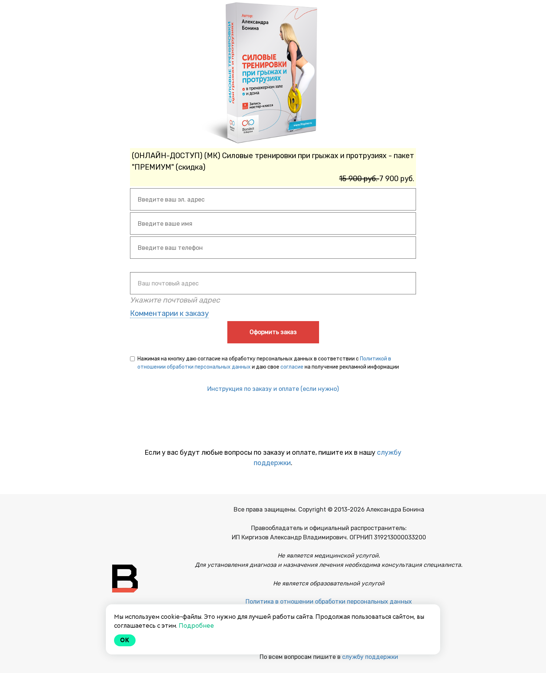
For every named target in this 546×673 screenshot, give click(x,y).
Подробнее (196, 626)
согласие (291, 367)
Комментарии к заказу (169, 313)
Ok (125, 640)
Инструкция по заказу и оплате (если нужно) (273, 388)
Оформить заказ (273, 332)
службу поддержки (370, 656)
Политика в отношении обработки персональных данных (329, 601)
